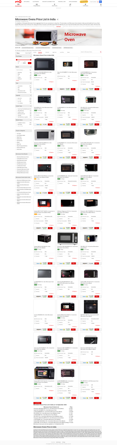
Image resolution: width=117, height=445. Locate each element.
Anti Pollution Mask (21, 135)
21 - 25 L (19, 99)
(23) (30, 78)
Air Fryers (19, 133)
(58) (30, 87)
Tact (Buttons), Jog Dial (23, 117)
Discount (47, 52)
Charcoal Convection (22, 92)
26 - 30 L (19, 101)
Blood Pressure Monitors (22, 145)
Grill (18, 87)
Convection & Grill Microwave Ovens (43, 47)
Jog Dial (19, 115)
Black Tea (19, 144)
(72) (30, 110)
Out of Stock (20, 126)
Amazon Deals (83, 1)
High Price (54, 52)
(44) (30, 112)
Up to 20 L (20, 98)
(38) (30, 113)
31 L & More (20, 103)
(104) (30, 99)
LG (18, 75)
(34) (30, 115)
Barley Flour (19, 138)
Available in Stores (21, 122)
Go (29, 63)
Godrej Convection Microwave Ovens (23, 182)
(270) (30, 85)
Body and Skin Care (21, 147)
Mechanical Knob (21, 113)
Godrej (19, 77)
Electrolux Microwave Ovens (23, 156)
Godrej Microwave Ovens (22, 158)
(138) (30, 98)
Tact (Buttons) (21, 110)
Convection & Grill (21, 90)
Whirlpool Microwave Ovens (23, 172)
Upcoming (20, 124)
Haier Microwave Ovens (22, 160)
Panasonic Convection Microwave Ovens (24, 197)
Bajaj (19, 74)
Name (68, 52)
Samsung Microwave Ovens (23, 171)
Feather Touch (21, 112)
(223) (30, 124)
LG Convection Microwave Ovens (24, 192)
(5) (30, 92)
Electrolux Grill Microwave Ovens (24, 180)
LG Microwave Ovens (21, 165)
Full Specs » (51, 81)
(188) (30, 122)
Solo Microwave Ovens (56, 47)
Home (16, 16)
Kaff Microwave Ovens (21, 163)
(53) (30, 77)
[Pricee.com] (18, 1)
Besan (18, 142)
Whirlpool (20, 78)
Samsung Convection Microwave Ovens (24, 200)
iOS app (63, 442)
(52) (30, 89)
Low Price (62, 52)
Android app (58, 442)
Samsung (20, 72)
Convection (20, 86)
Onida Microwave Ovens (22, 167)
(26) (30, 90)
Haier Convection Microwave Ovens (23, 185)
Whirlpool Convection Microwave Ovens (24, 203)
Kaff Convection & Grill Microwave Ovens (24, 190)
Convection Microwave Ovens (27, 47)
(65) (30, 75)
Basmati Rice (19, 140)
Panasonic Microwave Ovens (23, 169)
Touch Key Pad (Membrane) (23, 108)
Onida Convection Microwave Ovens (23, 195)
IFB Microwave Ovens (21, 162)
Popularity (40, 52)
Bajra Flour (19, 137)
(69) (30, 72)
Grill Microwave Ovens (68, 47)
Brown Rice (19, 149)
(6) (30, 74)
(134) (30, 108)
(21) (30, 117)
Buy (50, 89)
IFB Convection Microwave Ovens (24, 187)
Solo (19, 89)
